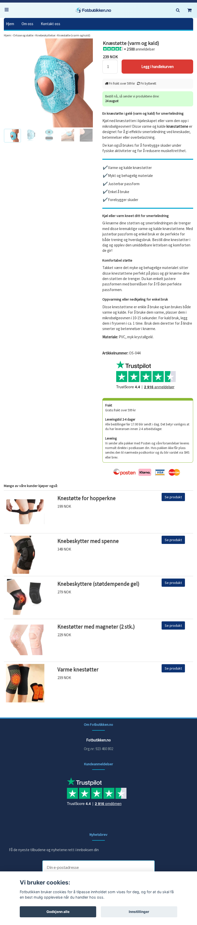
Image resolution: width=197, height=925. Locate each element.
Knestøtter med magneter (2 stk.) (96, 626)
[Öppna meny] (8, 10)
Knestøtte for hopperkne (86, 498)
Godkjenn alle (58, 912)
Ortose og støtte (23, 35)
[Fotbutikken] (93, 10)
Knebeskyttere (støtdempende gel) (98, 583)
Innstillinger (139, 912)
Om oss (27, 23)
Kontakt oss (50, 23)
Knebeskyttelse (45, 35)
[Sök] (178, 10)
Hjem (10, 23)
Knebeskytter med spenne (88, 541)
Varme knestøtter (77, 669)
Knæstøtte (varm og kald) (73, 35)
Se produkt (173, 497)
